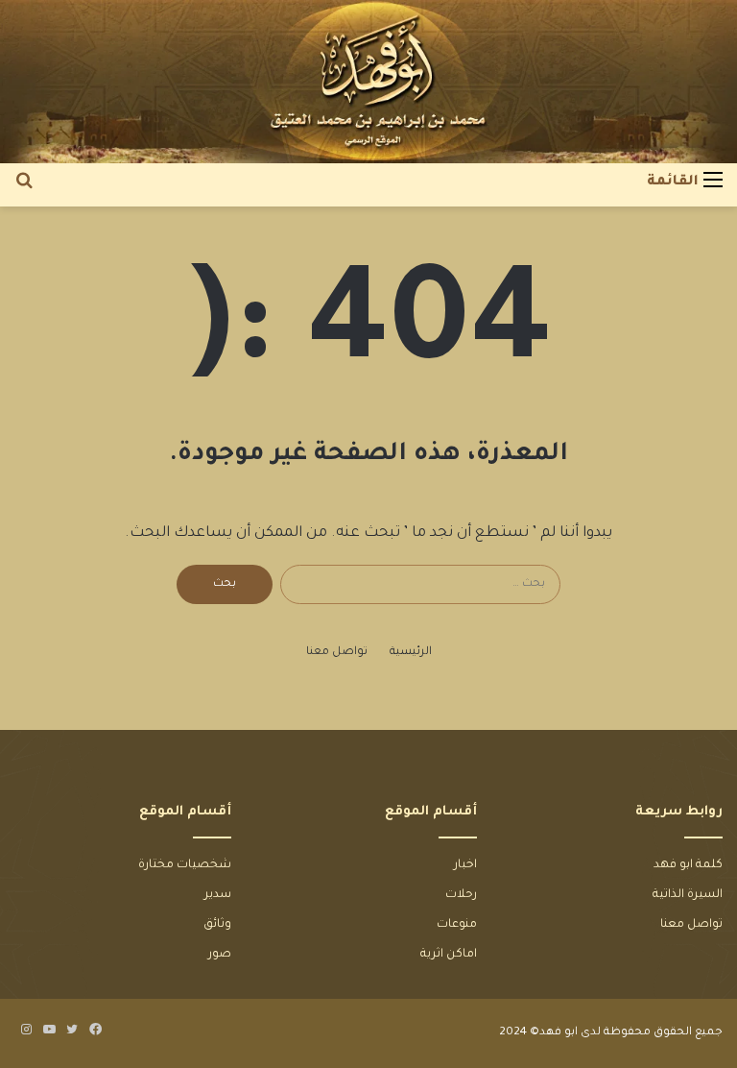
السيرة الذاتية (688, 895)
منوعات (457, 925)
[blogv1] (368, 81)
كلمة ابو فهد (688, 865)
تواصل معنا (337, 652)
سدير (217, 895)
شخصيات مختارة (184, 865)
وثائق (217, 925)
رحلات (461, 895)
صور (219, 954)
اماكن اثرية (448, 954)
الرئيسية (411, 652)
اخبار (465, 865)
